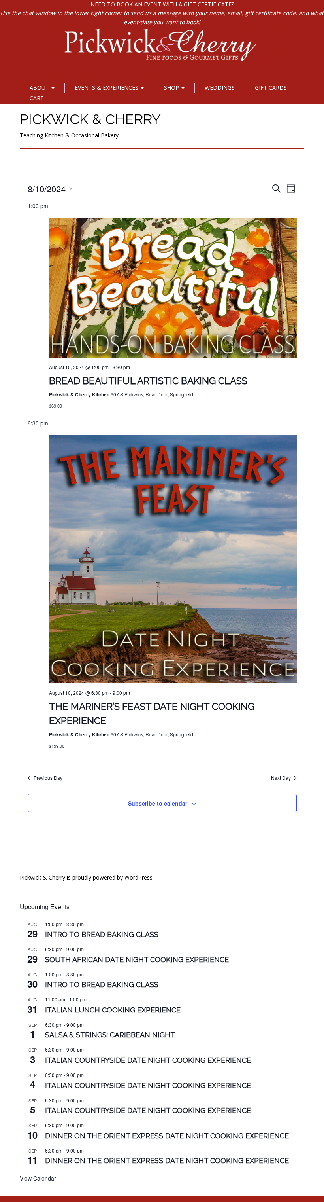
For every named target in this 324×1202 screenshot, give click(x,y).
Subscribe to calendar (157, 803)
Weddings (220, 87)
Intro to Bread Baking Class (101, 934)
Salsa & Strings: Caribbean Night (110, 1035)
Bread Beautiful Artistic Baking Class (148, 381)
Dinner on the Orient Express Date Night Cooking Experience (167, 1136)
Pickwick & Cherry (90, 119)
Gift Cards (271, 87)
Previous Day (48, 778)
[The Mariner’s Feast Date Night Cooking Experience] (173, 559)
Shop (172, 87)
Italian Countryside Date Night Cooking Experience (148, 1060)
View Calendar (38, 1178)
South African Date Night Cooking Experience (137, 960)
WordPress (138, 877)
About (40, 87)
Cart (37, 98)
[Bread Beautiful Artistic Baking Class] (173, 288)
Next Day (281, 778)
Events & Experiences (107, 87)
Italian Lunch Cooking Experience (113, 1010)
